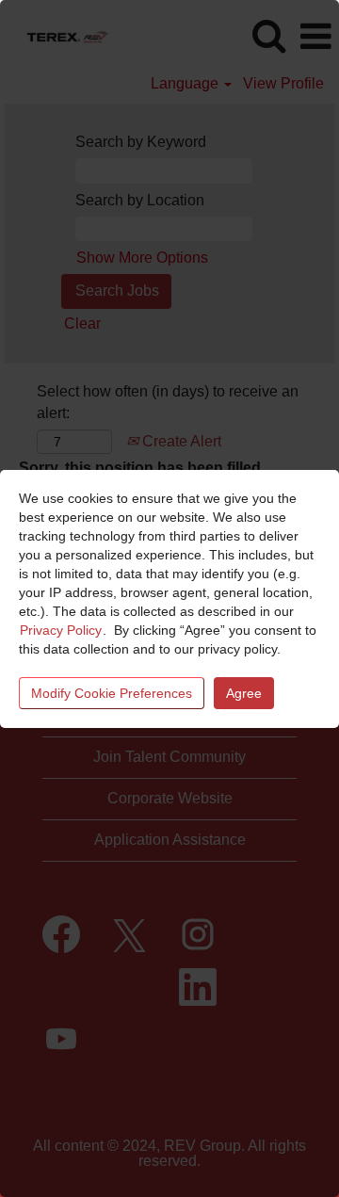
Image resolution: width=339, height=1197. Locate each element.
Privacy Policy (61, 630)
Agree (244, 693)
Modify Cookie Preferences (111, 693)
